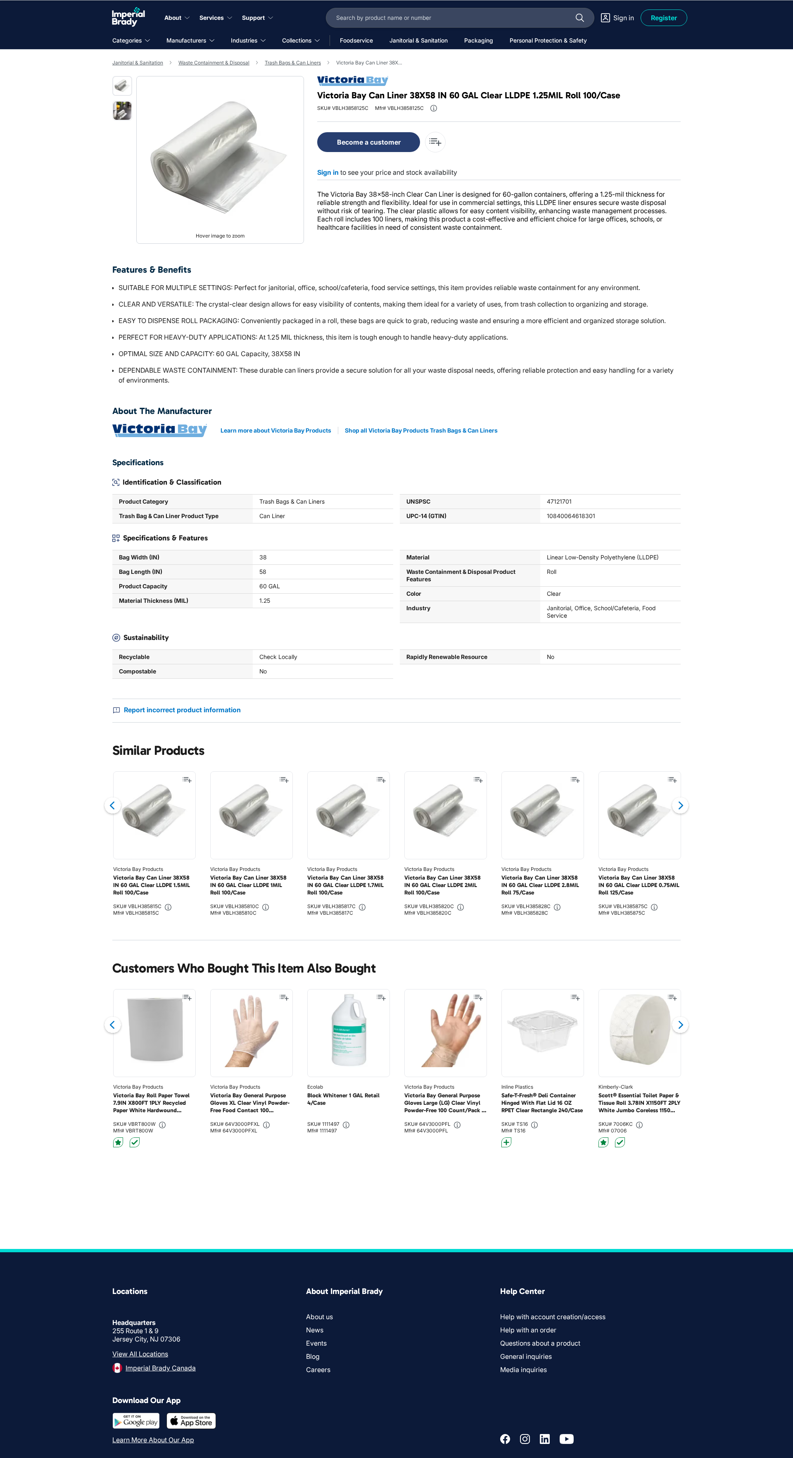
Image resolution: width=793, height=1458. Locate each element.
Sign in (328, 172)
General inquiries (526, 1356)
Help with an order (528, 1330)
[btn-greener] (506, 1142)
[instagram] (525, 1439)
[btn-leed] (118, 1142)
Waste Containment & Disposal (213, 62)
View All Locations (140, 1354)
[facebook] (505, 1439)
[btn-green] (135, 1142)
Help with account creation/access (552, 1317)
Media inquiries (523, 1369)
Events (316, 1343)
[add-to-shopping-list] (435, 142)
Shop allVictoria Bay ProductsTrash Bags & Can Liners (421, 430)
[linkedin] (545, 1439)
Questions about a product (540, 1343)
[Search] (580, 18)
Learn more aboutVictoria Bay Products (276, 430)
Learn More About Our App (153, 1440)
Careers (318, 1369)
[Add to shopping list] (187, 780)
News (314, 1330)
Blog (313, 1356)
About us (319, 1317)
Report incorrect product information (182, 710)
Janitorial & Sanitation (137, 62)
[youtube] (567, 1439)
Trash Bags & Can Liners (293, 62)
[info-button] (433, 108)
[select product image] (122, 86)
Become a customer (369, 142)
